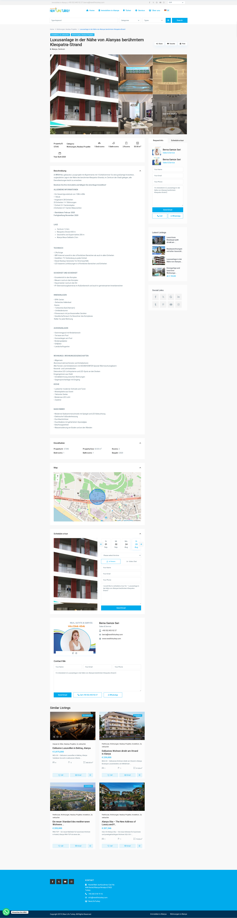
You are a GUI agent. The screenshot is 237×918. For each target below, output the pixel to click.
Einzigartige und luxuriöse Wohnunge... (173, 270)
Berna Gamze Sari (109, 623)
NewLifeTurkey (94, 901)
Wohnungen (61, 29)
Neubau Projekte (71, 29)
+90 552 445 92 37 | (76, 2)
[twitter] (153, 2)
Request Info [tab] (158, 140)
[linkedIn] (178, 297)
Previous (101, 544)
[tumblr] (155, 304)
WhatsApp (113, 695)
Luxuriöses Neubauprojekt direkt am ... (172, 239)
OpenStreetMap (128, 520)
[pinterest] (163, 304)
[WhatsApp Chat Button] (6, 912)
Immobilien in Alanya (110, 10)
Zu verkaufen (64, 35)
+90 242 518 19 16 (95, 894)
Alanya (54, 49)
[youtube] (160, 2)
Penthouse (105, 744)
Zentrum (61, 49)
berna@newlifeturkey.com (94, 2)
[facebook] (150, 2)
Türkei (128, 10)
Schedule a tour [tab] (177, 140)
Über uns (156, 10)
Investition (55, 35)
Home (92, 10)
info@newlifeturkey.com (98, 898)
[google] (157, 2)
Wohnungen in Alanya (178, 914)
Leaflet (119, 520)
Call (88, 695)
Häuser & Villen (58, 744)
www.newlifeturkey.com (111, 639)
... (80, 758)
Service (141, 10)
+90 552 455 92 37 (109, 630)
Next (141, 544)
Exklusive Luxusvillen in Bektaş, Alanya (72, 748)
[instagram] (164, 2)
